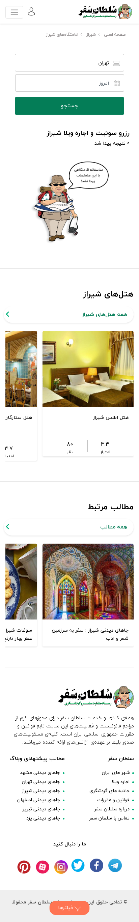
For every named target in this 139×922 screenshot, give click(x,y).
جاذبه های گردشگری (109, 790)
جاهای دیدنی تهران (41, 781)
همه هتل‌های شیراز (104, 314)
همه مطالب (113, 526)
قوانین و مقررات (113, 800)
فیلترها (66, 907)
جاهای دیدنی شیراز (41, 790)
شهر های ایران (116, 772)
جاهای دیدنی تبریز (41, 809)
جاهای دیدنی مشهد (40, 772)
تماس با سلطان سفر (109, 818)
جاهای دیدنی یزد (43, 818)
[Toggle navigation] (14, 12)
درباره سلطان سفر (112, 809)
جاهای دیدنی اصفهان (38, 800)
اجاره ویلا (121, 781)
